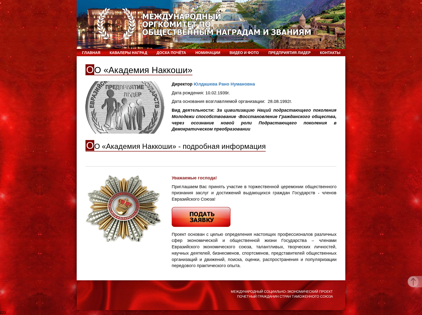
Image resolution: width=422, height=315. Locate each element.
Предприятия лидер (289, 53)
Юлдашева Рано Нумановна (224, 84)
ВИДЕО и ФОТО (244, 53)
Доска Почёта (171, 53)
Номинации (207, 53)
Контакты (330, 53)
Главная (91, 53)
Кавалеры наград (128, 53)
